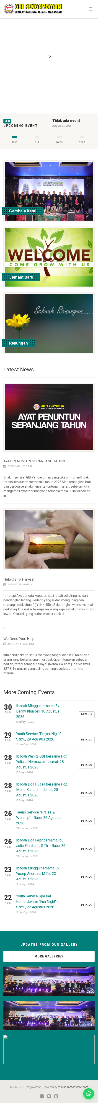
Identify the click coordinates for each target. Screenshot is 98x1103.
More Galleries (49, 956)
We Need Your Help (18, 639)
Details (86, 714)
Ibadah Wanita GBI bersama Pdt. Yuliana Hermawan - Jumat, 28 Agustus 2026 (41, 761)
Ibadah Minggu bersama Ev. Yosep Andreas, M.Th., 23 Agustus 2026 (38, 873)
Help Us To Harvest (18, 579)
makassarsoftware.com (73, 1087)
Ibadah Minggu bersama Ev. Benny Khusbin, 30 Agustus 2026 (38, 711)
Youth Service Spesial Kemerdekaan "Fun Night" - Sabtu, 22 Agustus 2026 (37, 901)
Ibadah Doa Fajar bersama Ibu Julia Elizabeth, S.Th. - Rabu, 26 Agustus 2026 (40, 845)
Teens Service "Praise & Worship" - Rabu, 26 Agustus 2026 (39, 817)
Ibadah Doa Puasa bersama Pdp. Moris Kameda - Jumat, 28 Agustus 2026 (42, 789)
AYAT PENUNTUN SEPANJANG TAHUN (34, 461)
